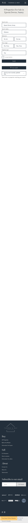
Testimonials (5, 472)
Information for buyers (7, 445)
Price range (4, 42)
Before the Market (6, 442)
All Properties (5, 440)
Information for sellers (7, 459)
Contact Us (4, 467)
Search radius (5, 29)
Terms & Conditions (18, 519)
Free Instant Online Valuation (9, 518)
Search (14, 61)
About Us (4, 469)
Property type (5, 49)
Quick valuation (5, 456)
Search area (5, 22)
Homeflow (9, 521)
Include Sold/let (8, 57)
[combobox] (14, 25)
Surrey (21, 12)
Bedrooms (4, 36)
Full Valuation (5, 453)
